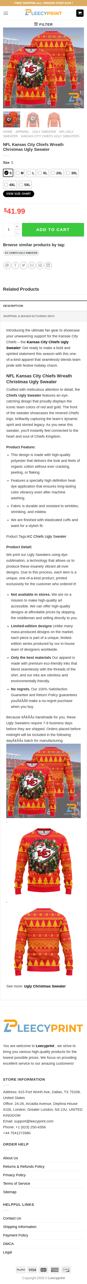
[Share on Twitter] (23, 265)
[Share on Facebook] (15, 265)
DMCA (8, 1244)
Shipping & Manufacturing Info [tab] (29, 316)
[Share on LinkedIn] (48, 265)
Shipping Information (19, 1227)
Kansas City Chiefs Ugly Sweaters (50, 136)
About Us (10, 1158)
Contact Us (12, 1218)
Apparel (22, 131)
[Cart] (80, 13)
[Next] (77, 68)
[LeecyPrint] (43, 13)
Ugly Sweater (44, 131)
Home (7, 131)
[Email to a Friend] (32, 265)
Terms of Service (16, 1184)
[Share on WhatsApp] (7, 265)
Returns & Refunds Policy (24, 1167)
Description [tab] (13, 305)
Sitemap (9, 1192)
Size (6, 162)
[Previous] (9, 68)
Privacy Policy (14, 1175)
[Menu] (5, 13)
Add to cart (53, 229)
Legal (7, 1252)
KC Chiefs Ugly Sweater (21, 253)
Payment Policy (15, 1235)
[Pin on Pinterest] (40, 265)
